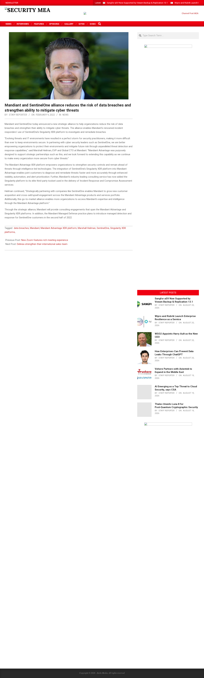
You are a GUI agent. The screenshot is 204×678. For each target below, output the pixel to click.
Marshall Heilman (87, 228)
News (65, 114)
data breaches (21, 228)
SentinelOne (103, 228)
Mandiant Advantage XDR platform (59, 228)
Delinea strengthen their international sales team (42, 244)
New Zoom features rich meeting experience (44, 240)
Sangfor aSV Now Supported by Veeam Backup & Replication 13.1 (137, 3)
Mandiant (35, 228)
